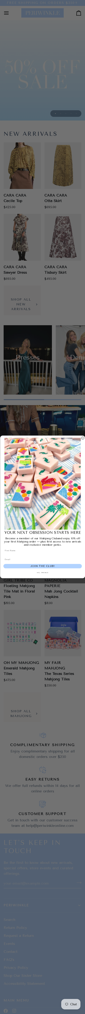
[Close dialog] (82, 438)
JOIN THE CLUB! (42, 566)
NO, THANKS (42, 573)
